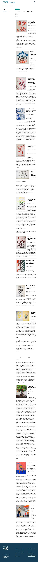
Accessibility (6, 556)
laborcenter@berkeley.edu (31, 555)
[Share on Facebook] (3, 11)
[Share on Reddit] (7, 11)
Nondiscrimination (5, 557)
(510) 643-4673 (31, 553)
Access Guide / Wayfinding (31, 556)
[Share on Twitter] (5, 11)
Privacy (3, 556)
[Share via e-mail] (9, 11)
